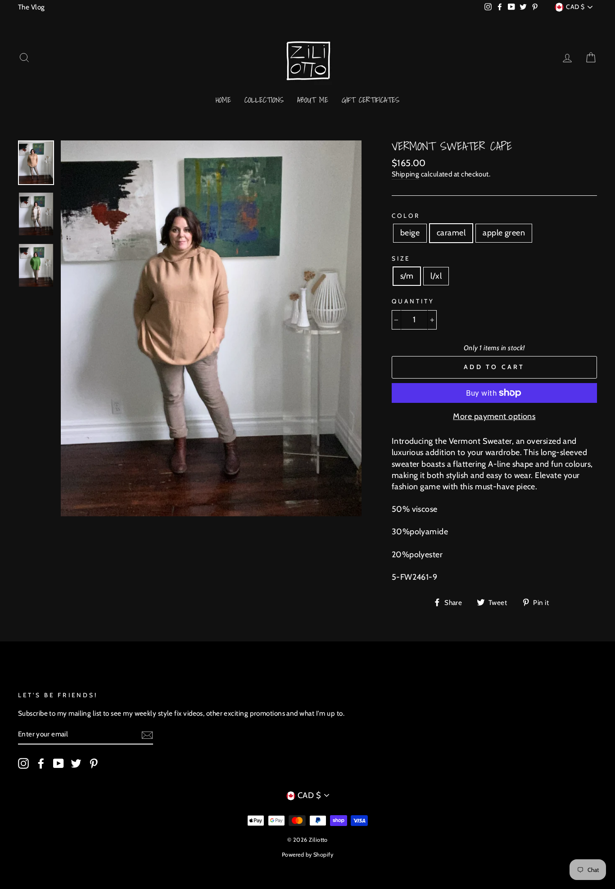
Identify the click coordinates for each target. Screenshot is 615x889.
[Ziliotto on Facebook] (41, 763)
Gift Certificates (370, 100)
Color (406, 215)
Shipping (406, 174)
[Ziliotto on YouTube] (58, 763)
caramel (451, 233)
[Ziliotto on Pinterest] (93, 763)
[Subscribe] (147, 734)
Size (401, 258)
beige (410, 233)
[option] (211, 328)
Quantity (413, 301)
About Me (312, 100)
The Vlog (31, 7)
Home (223, 100)
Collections (264, 100)
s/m (406, 276)
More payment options (494, 416)
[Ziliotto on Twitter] (76, 763)
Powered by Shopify (307, 854)
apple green (504, 233)
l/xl (436, 276)
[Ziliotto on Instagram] (23, 763)
